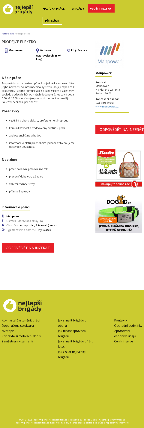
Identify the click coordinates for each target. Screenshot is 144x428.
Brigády (78, 8)
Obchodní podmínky (128, 326)
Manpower (16, 50)
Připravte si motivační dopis (21, 336)
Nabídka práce (54, 8)
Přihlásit (52, 21)
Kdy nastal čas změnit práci (21, 320)
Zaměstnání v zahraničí (18, 341)
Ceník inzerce (123, 341)
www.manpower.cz (106, 106)
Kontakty (120, 320)
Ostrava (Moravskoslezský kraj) (48, 54)
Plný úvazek (79, 50)
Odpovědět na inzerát (28, 247)
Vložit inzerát (101, 8)
